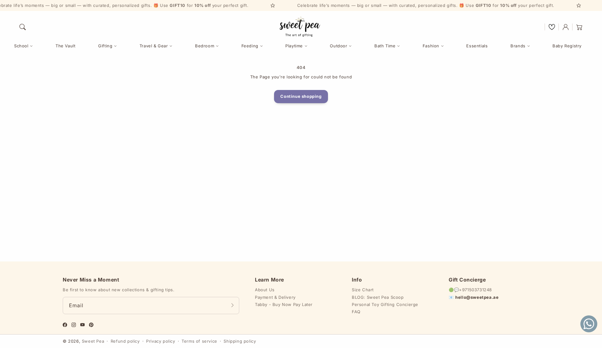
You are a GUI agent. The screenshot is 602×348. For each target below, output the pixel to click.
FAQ (356, 311)
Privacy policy (160, 341)
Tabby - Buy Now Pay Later (284, 304)
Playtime (294, 45)
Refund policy (125, 341)
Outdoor (338, 45)
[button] (22, 27)
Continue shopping (300, 96)
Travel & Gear (154, 45)
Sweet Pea (93, 341)
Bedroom (204, 45)
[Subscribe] (232, 305)
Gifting (105, 45)
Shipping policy (240, 341)
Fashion (431, 45)
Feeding (249, 45)
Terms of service (199, 341)
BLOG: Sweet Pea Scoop (378, 297)
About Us (265, 289)
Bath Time (384, 45)
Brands (517, 45)
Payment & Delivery (275, 297)
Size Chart (363, 289)
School (21, 45)
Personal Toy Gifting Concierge (385, 304)
